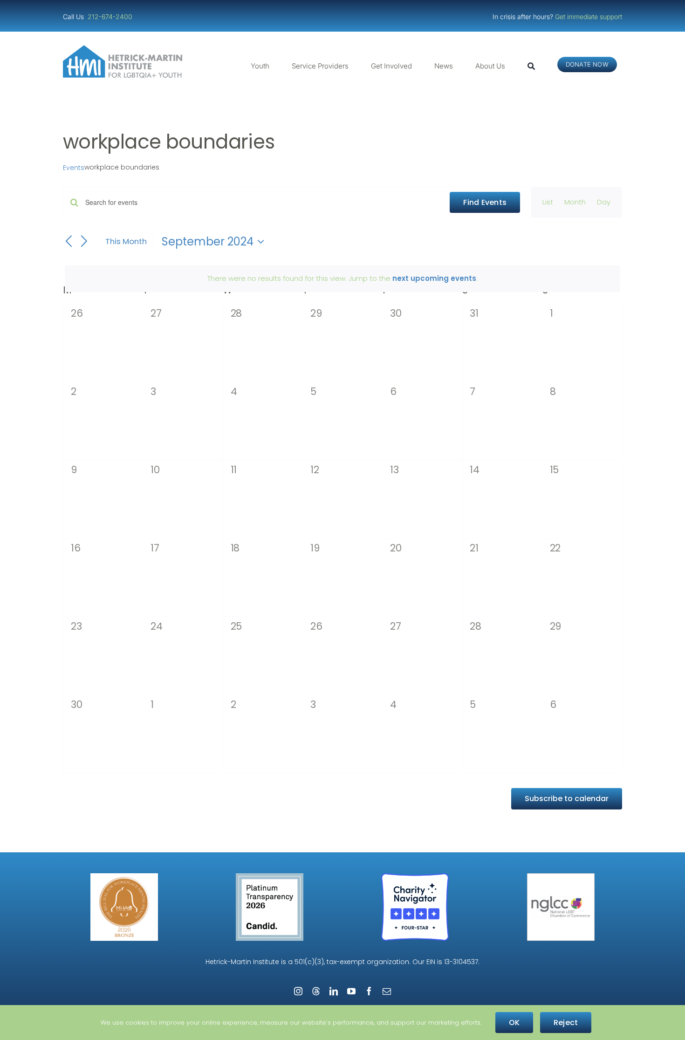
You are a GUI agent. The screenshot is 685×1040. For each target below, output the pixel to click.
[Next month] (84, 242)
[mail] (387, 991)
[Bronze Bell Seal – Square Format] (124, 877)
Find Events (485, 202)
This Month (126, 241)
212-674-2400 (111, 16)
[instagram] (298, 991)
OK (514, 1022)
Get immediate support (588, 16)
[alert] (342, 278)
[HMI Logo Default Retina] (124, 49)
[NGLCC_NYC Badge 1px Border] (561, 877)
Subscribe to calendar (567, 798)
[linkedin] (333, 991)
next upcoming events (434, 278)
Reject (566, 1022)
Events (73, 167)
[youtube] (351, 991)
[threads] (316, 991)
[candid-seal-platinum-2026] (269, 877)
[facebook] (369, 991)
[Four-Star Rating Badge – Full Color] (415, 877)
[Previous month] (68, 242)
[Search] (531, 66)
